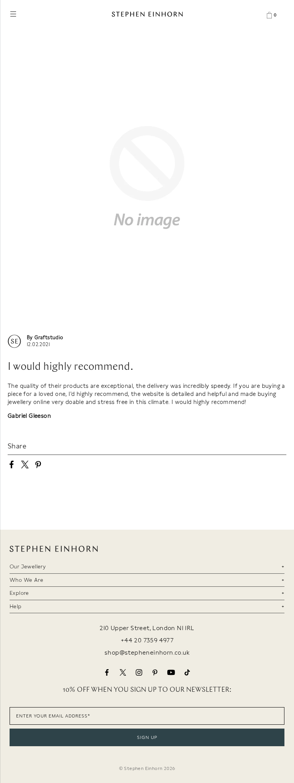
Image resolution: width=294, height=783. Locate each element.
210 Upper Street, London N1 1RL (147, 628)
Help (16, 606)
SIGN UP (147, 737)
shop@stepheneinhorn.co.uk (147, 652)
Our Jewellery (28, 566)
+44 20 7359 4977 (147, 640)
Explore (19, 593)
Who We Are (26, 580)
